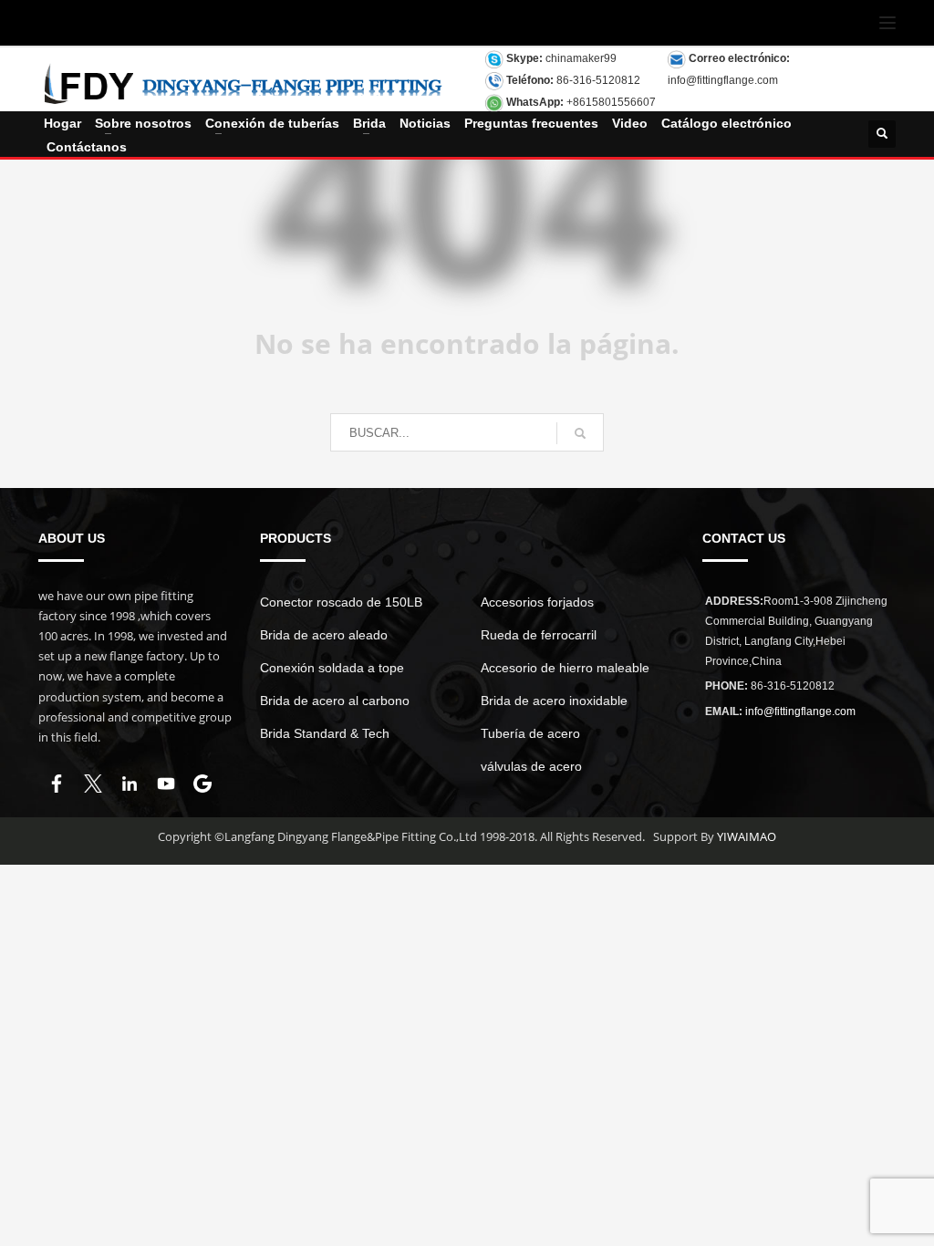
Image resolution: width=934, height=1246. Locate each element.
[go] (580, 433)
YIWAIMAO (746, 836)
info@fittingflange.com (723, 80)
